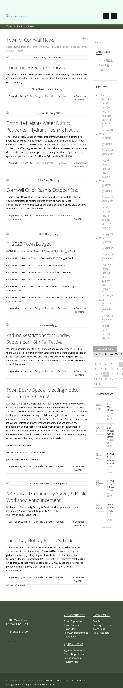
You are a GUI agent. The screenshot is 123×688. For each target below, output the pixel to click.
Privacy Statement (75, 680)
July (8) (105, 269)
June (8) (106, 273)
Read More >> (80, 99)
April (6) (106, 281)
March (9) (106, 285)
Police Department (74, 654)
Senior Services (72, 657)
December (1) (107, 139)
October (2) (108, 197)
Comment (81, 96)
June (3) (106, 169)
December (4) (107, 304)
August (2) (107, 160)
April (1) (106, 220)
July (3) (105, 207)
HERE (14, 258)
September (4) (107, 259)
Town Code (99, 628)
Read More (106, 527)
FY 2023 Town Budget (28, 244)
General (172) (106, 60)
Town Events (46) (105, 67)
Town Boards (71, 625)
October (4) (108, 150)
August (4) (107, 99)
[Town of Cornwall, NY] (16, 16)
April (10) (106, 116)
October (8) (108, 254)
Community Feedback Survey (35, 67)
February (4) (106, 229)
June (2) (106, 212)
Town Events (64, 215)
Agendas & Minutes (74, 650)
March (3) (106, 120)
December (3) (107, 186)
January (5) (107, 234)
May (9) (106, 338)
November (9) (107, 310)
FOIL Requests (101, 632)
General (61, 96)
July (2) (105, 103)
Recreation (70, 636)
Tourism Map (71, 661)
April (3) (106, 177)
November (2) (107, 145)
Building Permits (102, 625)
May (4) (106, 112)
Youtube (16, 639)
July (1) (105, 164)
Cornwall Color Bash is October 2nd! (42, 190)
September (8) (107, 320)
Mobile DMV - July (111, 507)
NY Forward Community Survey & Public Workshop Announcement (46, 496)
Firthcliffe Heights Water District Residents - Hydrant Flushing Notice (42, 126)
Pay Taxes (98, 621)
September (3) (107, 155)
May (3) (106, 216)
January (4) (107, 130)
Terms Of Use (54, 680)
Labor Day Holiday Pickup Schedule (41, 540)
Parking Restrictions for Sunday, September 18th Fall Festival (38, 338)
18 (106, 374)
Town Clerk (70, 628)
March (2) (106, 224)
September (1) (107, 202)
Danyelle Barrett (44, 96)
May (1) (106, 173)
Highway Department (76, 632)
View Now (37, 208)
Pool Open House (110, 407)
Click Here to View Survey (47, 89)
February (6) (106, 124)
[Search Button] (106, 16)
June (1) (106, 107)
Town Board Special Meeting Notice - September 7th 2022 (43, 393)
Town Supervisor (73, 621)
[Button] (114, 16)
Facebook (9, 639)
